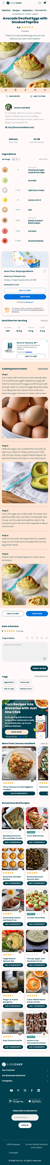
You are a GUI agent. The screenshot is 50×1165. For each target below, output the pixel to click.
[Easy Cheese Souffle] (13, 1031)
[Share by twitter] (35, 90)
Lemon (31, 200)
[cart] (44, 2)
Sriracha (32, 231)
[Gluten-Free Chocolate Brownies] (37, 1031)
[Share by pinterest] (15, 90)
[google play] (16, 1101)
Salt (30, 210)
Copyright (13, 1152)
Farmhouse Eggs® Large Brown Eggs (36, 171)
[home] (14, 2)
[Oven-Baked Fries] (37, 826)
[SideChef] (12, 1065)
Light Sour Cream (36, 190)
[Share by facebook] (25, 90)
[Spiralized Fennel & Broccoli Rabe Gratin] (13, 826)
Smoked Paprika (35, 241)
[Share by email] (45, 90)
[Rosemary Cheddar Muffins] (13, 867)
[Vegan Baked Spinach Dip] (13, 949)
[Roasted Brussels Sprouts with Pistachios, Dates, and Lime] (37, 867)
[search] (39, 2)
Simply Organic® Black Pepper (35, 221)
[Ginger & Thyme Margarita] (13, 990)
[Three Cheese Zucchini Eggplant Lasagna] (19, 771)
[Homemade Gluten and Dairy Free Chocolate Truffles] (13, 908)
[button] (3, 2)
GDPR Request (13, 1144)
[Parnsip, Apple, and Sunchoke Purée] (37, 949)
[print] (5, 90)
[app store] (34, 1101)
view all (44, 743)
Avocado (32, 180)
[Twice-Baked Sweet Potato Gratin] (37, 990)
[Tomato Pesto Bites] (37, 908)
